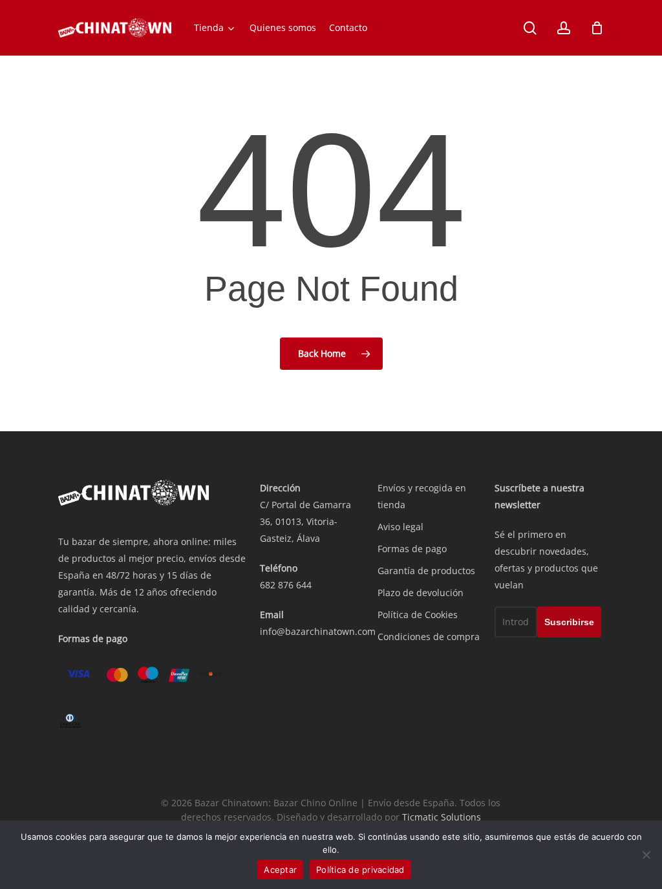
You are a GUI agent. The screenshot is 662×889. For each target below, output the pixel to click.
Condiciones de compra (429, 636)
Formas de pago (412, 548)
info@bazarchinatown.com (318, 631)
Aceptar (280, 869)
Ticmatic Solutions (441, 817)
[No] (645, 854)
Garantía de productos (426, 570)
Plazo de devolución (421, 592)
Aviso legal (400, 526)
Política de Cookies (418, 614)
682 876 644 (286, 585)
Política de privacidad (360, 869)
